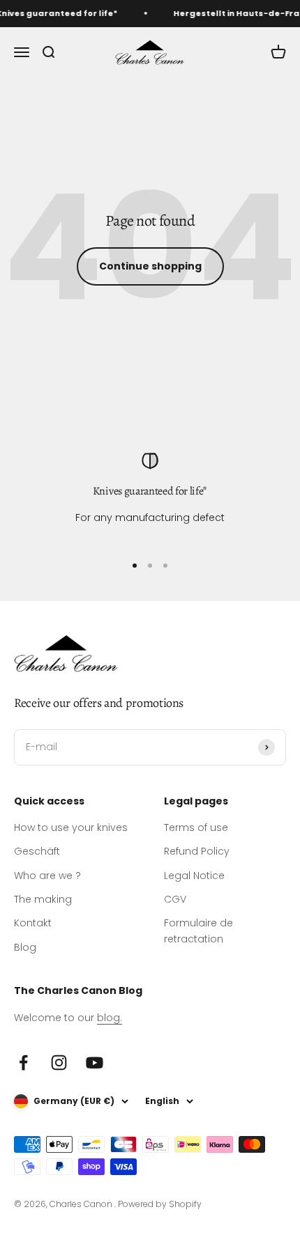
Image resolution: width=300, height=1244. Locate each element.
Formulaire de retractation (198, 930)
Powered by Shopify (160, 1204)
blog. (109, 1018)
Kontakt (33, 923)
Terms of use (196, 827)
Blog (25, 947)
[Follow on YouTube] (94, 1062)
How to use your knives (71, 827)
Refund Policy (197, 851)
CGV (175, 899)
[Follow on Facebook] (23, 1062)
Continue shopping (150, 266)
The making (43, 899)
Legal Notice (194, 876)
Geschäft (37, 851)
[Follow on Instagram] (59, 1062)
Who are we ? (47, 876)
